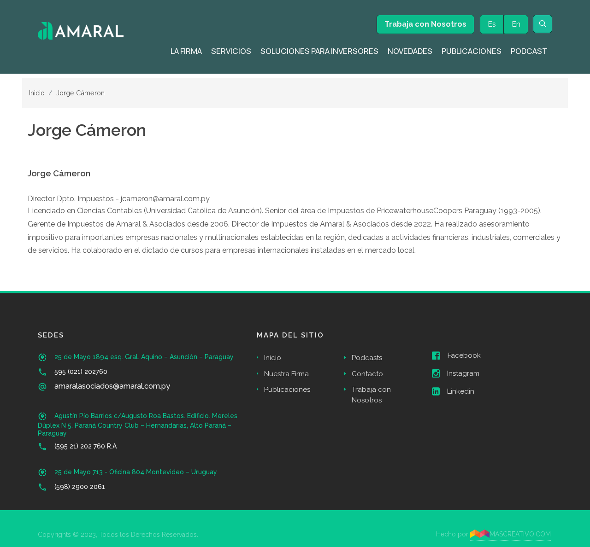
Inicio (37, 93)
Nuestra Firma (286, 374)
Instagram (463, 373)
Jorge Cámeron (80, 93)
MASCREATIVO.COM (520, 534)
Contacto (367, 374)
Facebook (464, 355)
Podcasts (367, 358)
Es (492, 24)
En (516, 24)
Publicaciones (287, 389)
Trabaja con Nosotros (425, 24)
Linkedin (460, 391)
